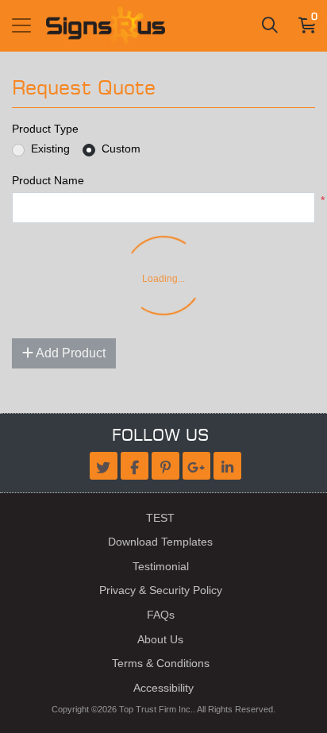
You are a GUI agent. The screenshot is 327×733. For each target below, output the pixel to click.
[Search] (270, 25)
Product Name (48, 180)
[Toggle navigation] (21, 25)
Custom (121, 148)
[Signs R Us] (105, 25)
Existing (50, 148)
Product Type (45, 128)
